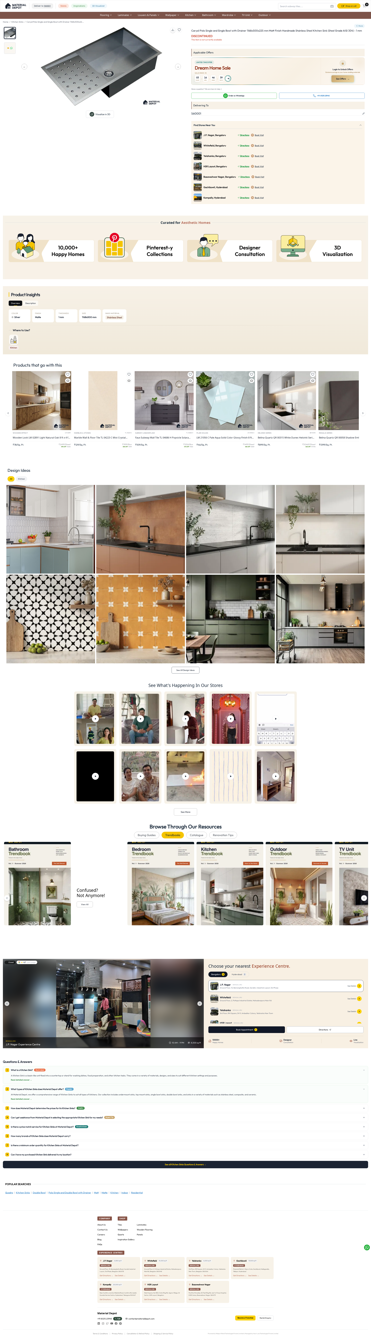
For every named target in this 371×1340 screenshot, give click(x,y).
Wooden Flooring (144, 1229)
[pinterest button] (120, 1323)
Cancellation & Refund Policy (138, 1333)
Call (118, 1319)
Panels (140, 1234)
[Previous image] (7, 1003)
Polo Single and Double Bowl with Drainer (70, 1192)
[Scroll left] (7, 898)
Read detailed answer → (21, 1080)
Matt (96, 1192)
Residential (137, 1192)
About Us (101, 1224)
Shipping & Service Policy (163, 1333)
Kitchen (21, 479)
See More (185, 811)
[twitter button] (107, 1323)
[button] (16, 5)
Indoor (124, 1192)
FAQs (99, 1244)
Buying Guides (147, 835)
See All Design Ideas (185, 670)
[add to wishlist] (179, 30)
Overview (15, 303)
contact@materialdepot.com (141, 1318)
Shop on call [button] (350, 6)
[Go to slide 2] (10, 48)
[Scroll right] (364, 898)
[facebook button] (116, 1323)
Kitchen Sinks (17, 22)
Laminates (141, 1224)
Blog (99, 1239)
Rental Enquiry (265, 1318)
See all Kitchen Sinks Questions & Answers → (185, 1164)
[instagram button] (103, 1323)
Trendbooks (172, 835)
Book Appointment (244, 1029)
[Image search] (332, 6)
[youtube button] (111, 1323)
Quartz (121, 1234)
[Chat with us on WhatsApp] (367, 1247)
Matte (105, 1192)
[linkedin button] (98, 1323)
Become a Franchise (245, 1318)
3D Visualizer (98, 5)
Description (30, 303)
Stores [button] (63, 5)
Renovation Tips (223, 835)
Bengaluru (217, 974)
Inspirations (79, 5)
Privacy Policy (117, 1333)
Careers (101, 1234)
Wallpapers (123, 1229)
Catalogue (196, 835)
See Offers (343, 78)
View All (84, 904)
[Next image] (199, 1003)
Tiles (120, 1224)
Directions (244, 135)
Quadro (9, 1192)
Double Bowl (39, 1192)
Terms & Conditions (100, 1333)
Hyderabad (238, 974)
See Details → (120, 1275)
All (11, 479)
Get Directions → (106, 1275)
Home (5, 22)
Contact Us (102, 1229)
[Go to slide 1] (10, 33)
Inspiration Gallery (126, 1239)
